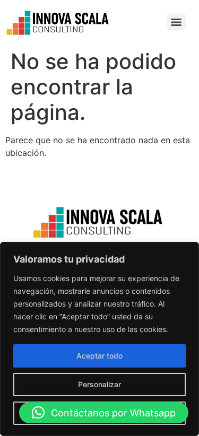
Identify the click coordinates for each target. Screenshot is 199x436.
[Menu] (176, 22)
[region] (99, 339)
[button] (103, 412)
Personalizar (99, 384)
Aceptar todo (99, 355)
